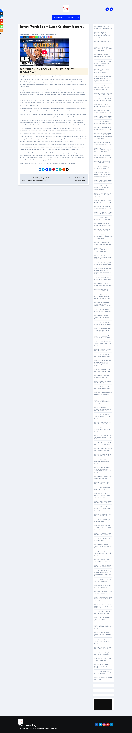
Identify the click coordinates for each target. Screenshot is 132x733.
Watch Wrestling (27, 725)
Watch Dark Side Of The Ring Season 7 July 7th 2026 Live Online (102, 634)
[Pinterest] (30, 37)
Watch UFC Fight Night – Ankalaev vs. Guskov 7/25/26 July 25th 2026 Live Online (102, 409)
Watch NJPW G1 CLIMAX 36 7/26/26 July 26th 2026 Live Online (102, 416)
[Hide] (0, 33)
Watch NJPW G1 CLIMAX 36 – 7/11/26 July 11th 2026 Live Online (102, 619)
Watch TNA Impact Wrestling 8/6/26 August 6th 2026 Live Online (102, 257)
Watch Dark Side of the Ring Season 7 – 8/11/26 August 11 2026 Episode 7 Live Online (102, 174)
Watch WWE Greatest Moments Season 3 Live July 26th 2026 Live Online (103, 394)
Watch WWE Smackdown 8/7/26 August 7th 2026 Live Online (102, 249)
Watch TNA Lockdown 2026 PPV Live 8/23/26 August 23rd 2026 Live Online (103, 48)
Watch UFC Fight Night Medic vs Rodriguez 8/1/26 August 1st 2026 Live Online (102, 330)
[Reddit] (33, 37)
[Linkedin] (27, 37)
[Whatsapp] (36, 37)
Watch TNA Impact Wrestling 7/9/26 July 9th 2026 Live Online (102, 641)
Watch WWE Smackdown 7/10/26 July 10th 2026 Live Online (102, 626)
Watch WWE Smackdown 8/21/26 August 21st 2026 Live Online (102, 56)
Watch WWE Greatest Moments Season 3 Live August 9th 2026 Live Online (103, 187)
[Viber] (42, 37)
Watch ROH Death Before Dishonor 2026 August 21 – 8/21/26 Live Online (102, 71)
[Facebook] (21, 37)
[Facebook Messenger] (45, 37)
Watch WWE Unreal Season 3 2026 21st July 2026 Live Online (102, 461)
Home (77, 17)
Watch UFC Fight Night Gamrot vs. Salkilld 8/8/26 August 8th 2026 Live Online (103, 236)
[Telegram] (39, 37)
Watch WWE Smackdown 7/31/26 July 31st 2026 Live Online (102, 317)
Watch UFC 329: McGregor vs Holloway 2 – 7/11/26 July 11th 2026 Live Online (103, 606)
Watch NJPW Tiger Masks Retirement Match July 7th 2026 (101, 666)
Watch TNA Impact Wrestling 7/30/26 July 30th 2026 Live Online (102, 343)
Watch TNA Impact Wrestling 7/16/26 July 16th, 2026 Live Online (102, 553)
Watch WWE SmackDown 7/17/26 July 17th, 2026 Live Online (102, 546)
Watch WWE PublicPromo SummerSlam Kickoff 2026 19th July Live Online (102, 495)
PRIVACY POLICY (58, 17)
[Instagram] (48, 37)
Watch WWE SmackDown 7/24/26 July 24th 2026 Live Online (102, 429)
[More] (51, 37)
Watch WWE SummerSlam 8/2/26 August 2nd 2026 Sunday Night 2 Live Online (102, 296)
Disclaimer (70, 17)
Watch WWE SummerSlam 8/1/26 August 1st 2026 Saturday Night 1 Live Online (102, 304)
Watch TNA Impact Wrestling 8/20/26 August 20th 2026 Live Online (102, 87)
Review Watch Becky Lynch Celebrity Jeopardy (52, 26)
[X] (24, 37)
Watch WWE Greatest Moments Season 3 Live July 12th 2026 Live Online (103, 598)
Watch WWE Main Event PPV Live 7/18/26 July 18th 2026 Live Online (102, 527)
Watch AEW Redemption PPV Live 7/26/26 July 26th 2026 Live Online (102, 401)
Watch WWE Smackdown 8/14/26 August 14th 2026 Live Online (102, 149)
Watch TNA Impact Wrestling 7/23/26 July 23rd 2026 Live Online (102, 437)
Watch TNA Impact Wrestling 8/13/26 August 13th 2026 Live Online (102, 195)
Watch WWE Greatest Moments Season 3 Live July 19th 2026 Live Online (103, 508)
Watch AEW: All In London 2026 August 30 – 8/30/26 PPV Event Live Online (103, 63)
